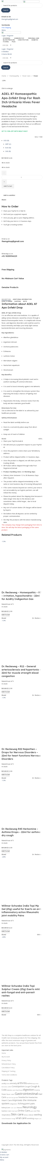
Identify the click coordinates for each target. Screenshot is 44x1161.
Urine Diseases (6, 1118)
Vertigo (13, 1118)
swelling (38, 1114)
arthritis (22, 1083)
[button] (6, 615)
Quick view (4, 588)
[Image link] (22, 1029)
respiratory (6, 1115)
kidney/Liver (6, 1107)
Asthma (30, 1083)
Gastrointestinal (26, 1094)
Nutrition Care (6, 1111)
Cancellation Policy (8, 1068)
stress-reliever (29, 1115)
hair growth (14, 1097)
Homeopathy (14, 76)
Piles (38, 1111)
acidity (4, 1083)
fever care (10, 1094)
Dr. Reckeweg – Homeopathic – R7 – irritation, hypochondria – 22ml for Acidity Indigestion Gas (21, 595)
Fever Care (26, 76)
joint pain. (30, 1103)
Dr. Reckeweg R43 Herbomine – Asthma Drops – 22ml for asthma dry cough (21, 832)
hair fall (9, 1097)
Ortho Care (24, 1110)
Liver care (13, 1107)
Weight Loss (37, 1118)
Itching (21, 1103)
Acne (8, 1083)
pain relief (33, 1111)
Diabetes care (11, 1090)
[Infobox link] (22, 238)
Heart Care (7, 1100)
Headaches (33, 1097)
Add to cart (8, 186)
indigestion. (13, 1104)
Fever (4, 1094)
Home (4, 76)
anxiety (13, 1083)
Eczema (37, 1090)
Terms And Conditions (9, 1075)
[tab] (6, 299)
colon (9, 1087)
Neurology (30, 1107)
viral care (21, 1118)
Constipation (18, 1086)
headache (23, 1097)
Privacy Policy (6, 1060)
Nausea (19, 1108)
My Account (6, 1057)
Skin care (17, 1114)
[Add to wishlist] (9, 588)
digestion (28, 1089)
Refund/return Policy (9, 1064)
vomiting (30, 1118)
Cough (27, 1086)
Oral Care (14, 1111)
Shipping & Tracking (8, 1071)
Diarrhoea (19, 1090)
